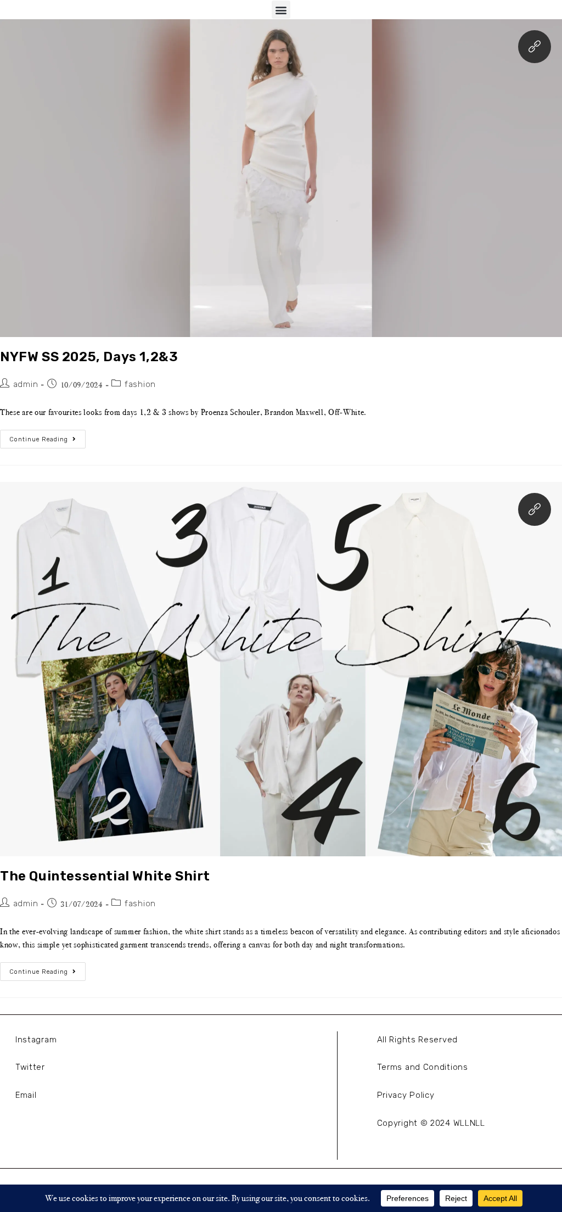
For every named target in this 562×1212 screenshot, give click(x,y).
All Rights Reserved (417, 1040)
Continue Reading (47, 436)
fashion (140, 384)
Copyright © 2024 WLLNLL (431, 1123)
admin (25, 384)
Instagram (36, 1040)
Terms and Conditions (422, 1067)
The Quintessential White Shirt (105, 876)
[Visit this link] (534, 46)
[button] (281, 10)
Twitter (30, 1067)
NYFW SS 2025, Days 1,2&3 (89, 356)
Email (26, 1095)
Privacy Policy (406, 1095)
